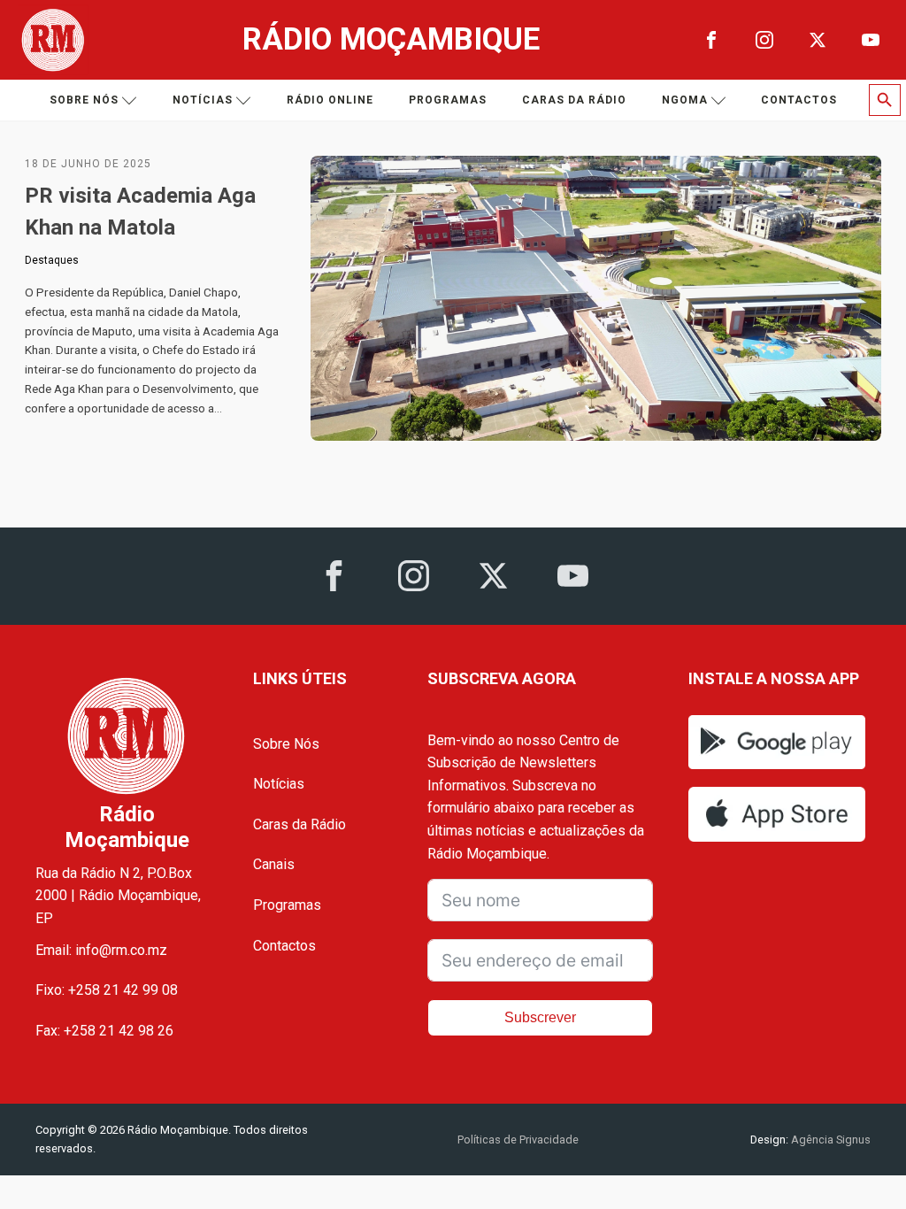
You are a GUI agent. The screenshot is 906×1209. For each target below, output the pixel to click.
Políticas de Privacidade (518, 1139)
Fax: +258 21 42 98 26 (104, 1030)
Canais (274, 864)
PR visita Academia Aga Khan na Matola (140, 211)
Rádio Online (330, 100)
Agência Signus (829, 1139)
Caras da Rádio (574, 100)
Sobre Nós (286, 743)
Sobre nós (84, 100)
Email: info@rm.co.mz (101, 950)
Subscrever (540, 1017)
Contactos (799, 100)
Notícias (203, 100)
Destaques (52, 260)
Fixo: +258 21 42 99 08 (106, 990)
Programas (448, 100)
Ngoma (685, 100)
